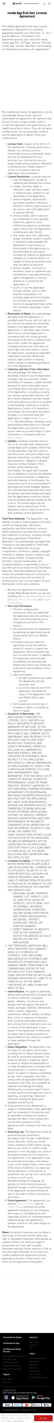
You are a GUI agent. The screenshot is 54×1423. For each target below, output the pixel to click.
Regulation (33, 1365)
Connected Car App (11, 1343)
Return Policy (34, 1361)
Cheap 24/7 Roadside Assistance (14, 1356)
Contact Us (33, 1345)
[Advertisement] (27, 80)
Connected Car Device (12, 1337)
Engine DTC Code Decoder (12, 1369)
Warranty (32, 1368)
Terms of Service (35, 1374)
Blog (31, 1348)
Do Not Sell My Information (39, 1377)
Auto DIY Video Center (10, 1362)
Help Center (7, 1382)
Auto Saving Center (10, 1359)
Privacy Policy (34, 1371)
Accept (43, 1418)
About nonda (33, 1342)
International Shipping (37, 1358)
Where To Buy (8, 1379)
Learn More (18, 1420)
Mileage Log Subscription (12, 1366)
